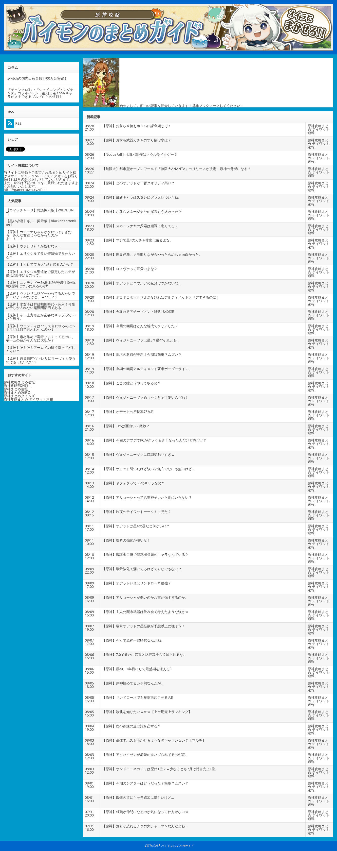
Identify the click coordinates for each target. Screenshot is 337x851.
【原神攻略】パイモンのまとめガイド (168, 846)
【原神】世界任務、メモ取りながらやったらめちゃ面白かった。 (152, 254)
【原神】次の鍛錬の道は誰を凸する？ (131, 726)
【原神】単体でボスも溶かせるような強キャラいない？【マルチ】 (154, 740)
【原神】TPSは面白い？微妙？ (126, 426)
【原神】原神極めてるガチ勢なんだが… (133, 683)
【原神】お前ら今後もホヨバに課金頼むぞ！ (136, 125)
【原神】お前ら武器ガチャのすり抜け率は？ (136, 140)
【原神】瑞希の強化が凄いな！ (126, 540)
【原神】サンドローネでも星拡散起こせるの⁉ (137, 697)
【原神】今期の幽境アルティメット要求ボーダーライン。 (147, 368)
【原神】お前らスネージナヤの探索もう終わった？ (142, 211)
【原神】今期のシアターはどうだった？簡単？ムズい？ (145, 783)
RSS (17, 123)
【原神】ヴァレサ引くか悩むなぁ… (33, 246)
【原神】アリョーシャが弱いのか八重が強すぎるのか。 (145, 597)
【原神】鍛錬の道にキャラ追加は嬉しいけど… (138, 797)
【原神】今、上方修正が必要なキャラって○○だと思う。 (40, 317)
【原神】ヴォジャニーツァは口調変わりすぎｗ (138, 454)
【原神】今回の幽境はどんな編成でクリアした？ (140, 325)
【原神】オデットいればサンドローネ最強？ (136, 583)
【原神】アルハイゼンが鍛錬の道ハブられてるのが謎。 (145, 754)
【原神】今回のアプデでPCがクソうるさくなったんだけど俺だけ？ (154, 440)
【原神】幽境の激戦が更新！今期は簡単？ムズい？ (142, 354)
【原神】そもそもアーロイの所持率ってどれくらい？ (40, 349)
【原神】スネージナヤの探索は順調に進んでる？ (140, 225)
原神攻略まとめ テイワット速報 (318, 129)
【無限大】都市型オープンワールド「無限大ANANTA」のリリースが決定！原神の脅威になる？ (176, 168)
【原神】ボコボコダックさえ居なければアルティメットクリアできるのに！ (161, 297)
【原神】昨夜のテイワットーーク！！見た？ (136, 511)
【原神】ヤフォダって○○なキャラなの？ (133, 483)
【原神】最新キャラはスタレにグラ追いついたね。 (142, 197)
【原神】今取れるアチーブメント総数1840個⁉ (138, 311)
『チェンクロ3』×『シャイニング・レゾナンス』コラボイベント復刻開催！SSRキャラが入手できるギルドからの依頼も (40, 93)
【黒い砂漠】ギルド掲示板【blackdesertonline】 (41, 223)
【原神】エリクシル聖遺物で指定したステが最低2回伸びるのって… (40, 273)
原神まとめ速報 (16, 389)
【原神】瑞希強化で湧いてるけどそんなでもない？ (142, 568)
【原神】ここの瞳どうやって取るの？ (131, 383)
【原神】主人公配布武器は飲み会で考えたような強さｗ (145, 611)
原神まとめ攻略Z (17, 392)
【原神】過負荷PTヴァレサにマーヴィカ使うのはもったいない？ (40, 360)
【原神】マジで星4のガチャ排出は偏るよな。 (137, 240)
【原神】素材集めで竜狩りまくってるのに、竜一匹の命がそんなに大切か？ (40, 338)
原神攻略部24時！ (18, 385)
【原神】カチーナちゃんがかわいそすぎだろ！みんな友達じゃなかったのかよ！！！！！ (39, 235)
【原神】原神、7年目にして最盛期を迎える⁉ (136, 668)
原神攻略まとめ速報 (19, 382)
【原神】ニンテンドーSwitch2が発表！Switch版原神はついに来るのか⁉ (41, 284)
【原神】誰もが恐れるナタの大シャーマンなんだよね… (145, 826)
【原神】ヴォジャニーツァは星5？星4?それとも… (140, 340)
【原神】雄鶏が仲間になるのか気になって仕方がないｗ (145, 811)
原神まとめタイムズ (19, 395)
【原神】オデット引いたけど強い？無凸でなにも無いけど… (148, 468)
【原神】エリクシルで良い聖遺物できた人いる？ (40, 255)
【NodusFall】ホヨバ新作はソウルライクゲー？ (139, 154)
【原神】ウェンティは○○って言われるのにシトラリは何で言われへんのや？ (40, 327)
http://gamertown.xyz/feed (26, 189)
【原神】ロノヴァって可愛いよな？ (129, 268)
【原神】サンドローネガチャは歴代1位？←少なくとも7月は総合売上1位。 (160, 768)
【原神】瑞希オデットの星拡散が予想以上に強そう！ (143, 626)
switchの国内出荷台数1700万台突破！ (37, 78)
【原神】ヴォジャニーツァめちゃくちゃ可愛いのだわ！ (145, 397)
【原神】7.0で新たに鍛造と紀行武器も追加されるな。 (144, 654)
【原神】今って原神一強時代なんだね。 (133, 640)
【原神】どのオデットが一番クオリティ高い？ (138, 183)
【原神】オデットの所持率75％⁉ (127, 411)
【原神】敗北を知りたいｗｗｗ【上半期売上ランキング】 (147, 711)
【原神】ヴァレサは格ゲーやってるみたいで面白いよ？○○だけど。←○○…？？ (40, 295)
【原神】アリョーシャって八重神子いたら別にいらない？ (147, 497)
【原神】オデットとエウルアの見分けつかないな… (141, 283)
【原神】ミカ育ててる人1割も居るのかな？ (40, 264)
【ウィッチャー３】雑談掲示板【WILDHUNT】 (40, 212)
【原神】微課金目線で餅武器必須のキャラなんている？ (145, 554)
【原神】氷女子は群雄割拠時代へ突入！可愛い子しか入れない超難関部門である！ (40, 306)
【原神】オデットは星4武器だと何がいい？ (136, 526)
